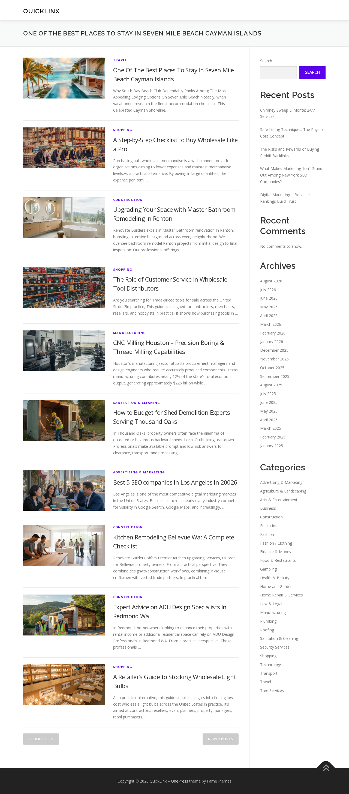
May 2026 (269, 306)
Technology (270, 664)
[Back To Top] (326, 768)
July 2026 (268, 289)
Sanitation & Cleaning (136, 403)
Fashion (267, 534)
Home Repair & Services (281, 595)
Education (269, 525)
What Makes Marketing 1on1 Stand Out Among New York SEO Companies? (291, 175)
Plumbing (268, 621)
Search (266, 60)
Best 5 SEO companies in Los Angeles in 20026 (175, 482)
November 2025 (274, 359)
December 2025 (274, 350)
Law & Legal (271, 603)
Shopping (123, 130)
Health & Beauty (274, 577)
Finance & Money (275, 551)
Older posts (41, 739)
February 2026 (272, 333)
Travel (120, 60)
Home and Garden (276, 586)
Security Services (275, 647)
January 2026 (271, 341)
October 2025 (272, 367)
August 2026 (271, 280)
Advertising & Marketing (139, 472)
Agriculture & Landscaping (283, 491)
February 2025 (272, 437)
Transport (269, 673)
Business (268, 508)
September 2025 (274, 376)
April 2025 (269, 419)
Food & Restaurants (278, 560)
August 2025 (271, 384)
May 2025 (269, 411)
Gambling (268, 569)
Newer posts (220, 739)
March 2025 (270, 428)
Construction (128, 200)
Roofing (267, 629)
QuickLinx (41, 11)
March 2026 (270, 324)
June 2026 (269, 298)
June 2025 (269, 402)
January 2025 (271, 445)
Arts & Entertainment (278, 499)
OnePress (179, 781)
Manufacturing (129, 333)
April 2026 (269, 315)
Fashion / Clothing (276, 543)
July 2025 (268, 393)
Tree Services (272, 690)
